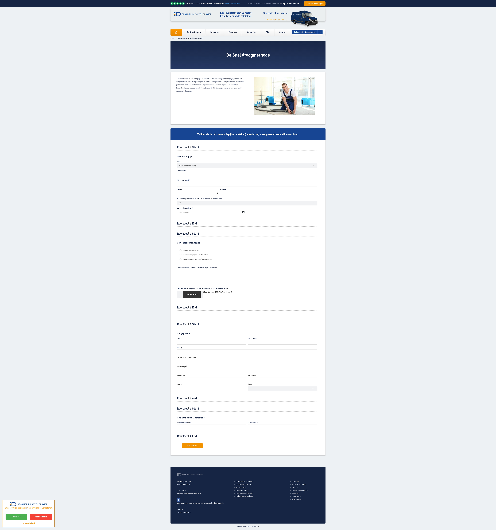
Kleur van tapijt (183, 180)
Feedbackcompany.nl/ (215, 503)
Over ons (232, 32)
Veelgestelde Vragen (299, 484)
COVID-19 (295, 481)
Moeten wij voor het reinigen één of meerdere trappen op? (200, 199)
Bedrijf (179, 347)
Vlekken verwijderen (191, 250)
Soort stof (181, 171)
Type (179, 161)
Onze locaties (296, 499)
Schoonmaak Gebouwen (244, 481)
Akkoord (17, 517)
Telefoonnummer (184, 423)
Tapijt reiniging (241, 487)
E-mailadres (253, 423)
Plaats (180, 384)
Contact (282, 32)
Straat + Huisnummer (186, 357)
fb (178, 500)
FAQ (268, 32)
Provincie (252, 375)
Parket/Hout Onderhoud (244, 496)
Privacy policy (296, 496)
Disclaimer (295, 493)
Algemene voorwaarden (300, 490)
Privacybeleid (29, 523)
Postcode (181, 375)
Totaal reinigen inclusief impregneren (197, 259)
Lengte (180, 189)
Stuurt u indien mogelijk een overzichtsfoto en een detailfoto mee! (202, 289)
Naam (179, 338)
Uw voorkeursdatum (185, 208)
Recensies (251, 32)
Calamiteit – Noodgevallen (305, 32)
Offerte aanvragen (315, 3)
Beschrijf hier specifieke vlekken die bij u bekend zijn (197, 268)
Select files (191, 294)
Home (176, 32)
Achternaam (253, 338)
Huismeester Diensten (243, 484)
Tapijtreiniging (194, 32)
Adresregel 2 (183, 366)
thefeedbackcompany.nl (232, 4)
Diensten (214, 32)
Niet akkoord (41, 517)
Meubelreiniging (241, 490)
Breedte (223, 189)
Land (250, 384)
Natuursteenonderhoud (244, 493)
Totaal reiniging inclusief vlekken (195, 255)
